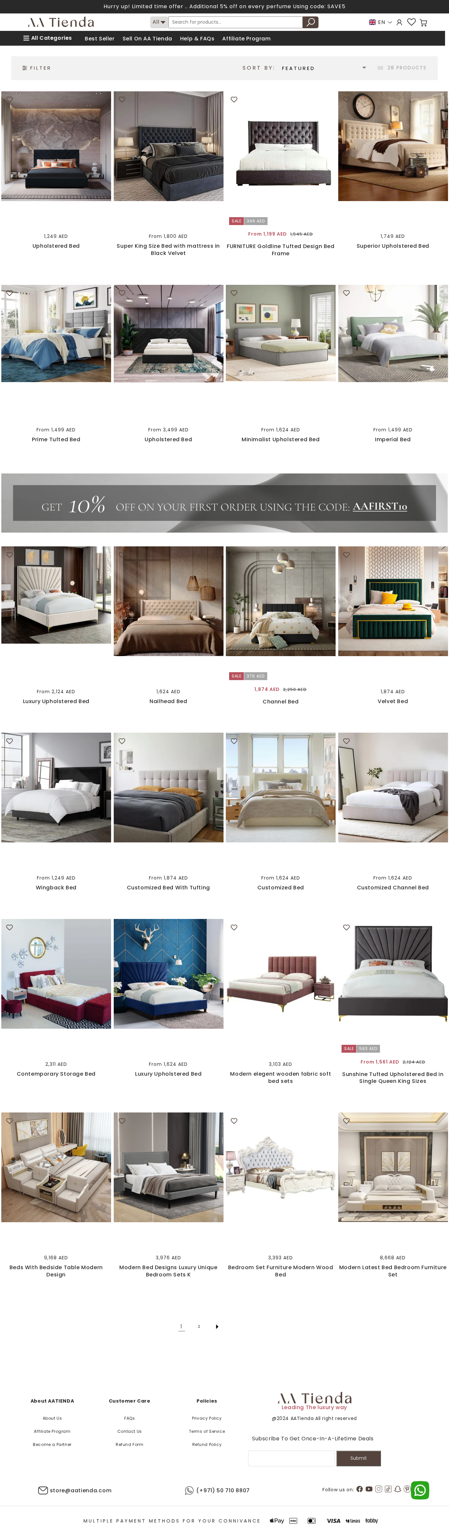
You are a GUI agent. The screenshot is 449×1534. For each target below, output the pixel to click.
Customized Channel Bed (393, 887)
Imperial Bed (393, 439)
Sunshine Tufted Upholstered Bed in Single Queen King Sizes (392, 1078)
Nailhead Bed (168, 701)
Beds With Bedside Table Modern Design (56, 1271)
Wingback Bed (56, 887)
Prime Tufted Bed (56, 439)
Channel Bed (281, 701)
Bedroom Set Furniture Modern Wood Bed (280, 1271)
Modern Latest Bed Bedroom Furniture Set (393, 1271)
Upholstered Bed (56, 246)
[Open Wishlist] (411, 22)
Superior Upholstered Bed (393, 246)
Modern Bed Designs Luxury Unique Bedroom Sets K (168, 1271)
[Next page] (217, 1326)
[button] (423, 22)
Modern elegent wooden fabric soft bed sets (280, 1077)
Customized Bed (280, 887)
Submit (358, 1458)
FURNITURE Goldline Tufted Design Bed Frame (281, 250)
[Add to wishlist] (9, 99)
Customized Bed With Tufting (168, 887)
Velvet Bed (393, 701)
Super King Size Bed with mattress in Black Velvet (168, 249)
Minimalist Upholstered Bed (281, 439)
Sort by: (259, 68)
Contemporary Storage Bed (56, 1074)
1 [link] (181, 1326)
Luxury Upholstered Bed (56, 701)
